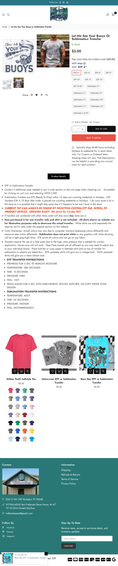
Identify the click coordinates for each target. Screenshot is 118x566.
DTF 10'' (77, 79)
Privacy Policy (68, 483)
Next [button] (113, 388)
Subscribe (68, 546)
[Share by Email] (47, 95)
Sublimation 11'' (80, 106)
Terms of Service (69, 479)
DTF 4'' (76, 72)
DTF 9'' (109, 72)
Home (4, 27)
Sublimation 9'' (79, 99)
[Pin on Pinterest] (41, 95)
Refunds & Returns (70, 474)
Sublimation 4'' (93, 86)
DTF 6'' (87, 72)
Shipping (66, 470)
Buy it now (94, 138)
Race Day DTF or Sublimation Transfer (97, 380)
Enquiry (96, 122)
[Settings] (107, 14)
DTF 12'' (99, 79)
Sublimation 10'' (96, 99)
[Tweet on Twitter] (37, 95)
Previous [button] (5, 388)
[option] (18, 54)
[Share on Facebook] (32, 95)
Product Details (58, 176)
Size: (79, 67)
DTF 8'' (98, 72)
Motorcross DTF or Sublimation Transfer (59, 380)
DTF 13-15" (78, 86)
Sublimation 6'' (79, 93)
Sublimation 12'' (97, 106)
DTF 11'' (88, 79)
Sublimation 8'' (96, 93)
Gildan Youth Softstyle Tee (21, 379)
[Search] (8, 14)
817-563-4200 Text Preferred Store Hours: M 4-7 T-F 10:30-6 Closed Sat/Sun (31, 506)
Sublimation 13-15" (81, 113)
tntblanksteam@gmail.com (19, 513)
